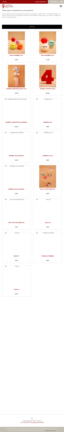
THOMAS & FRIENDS (47, 256)
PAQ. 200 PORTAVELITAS (16, 222)
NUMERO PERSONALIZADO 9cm (16, 89)
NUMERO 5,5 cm (48, 155)
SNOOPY (16, 256)
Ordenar (32, 26)
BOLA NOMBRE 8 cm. (47, 55)
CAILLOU (47, 222)
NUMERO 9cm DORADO (16, 155)
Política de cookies (50, 430)
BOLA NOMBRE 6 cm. (16, 55)
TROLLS (16, 289)
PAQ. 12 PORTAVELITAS (47, 189)
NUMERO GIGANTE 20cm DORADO (16, 122)
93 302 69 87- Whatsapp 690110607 (33, 422)
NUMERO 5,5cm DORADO (16, 189)
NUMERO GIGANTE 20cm (47, 89)
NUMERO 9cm (47, 122)
